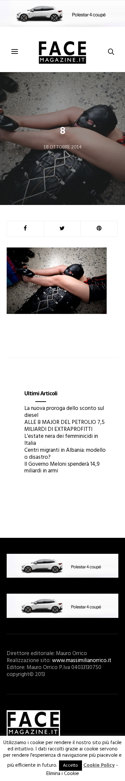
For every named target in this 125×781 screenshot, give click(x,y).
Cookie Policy (99, 765)
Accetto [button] (70, 765)
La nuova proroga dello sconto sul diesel (64, 412)
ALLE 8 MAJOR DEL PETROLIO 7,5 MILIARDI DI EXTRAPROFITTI (64, 426)
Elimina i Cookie (62, 774)
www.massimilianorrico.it (81, 660)
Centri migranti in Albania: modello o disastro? (65, 454)
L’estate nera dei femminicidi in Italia (61, 440)
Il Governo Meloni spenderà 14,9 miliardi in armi (62, 468)
